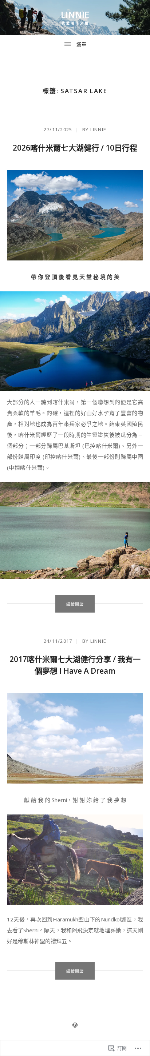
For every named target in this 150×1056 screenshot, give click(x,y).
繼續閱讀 (69, 604)
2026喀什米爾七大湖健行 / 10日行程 (75, 148)
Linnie (75, 14)
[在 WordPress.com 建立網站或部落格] (75, 1025)
